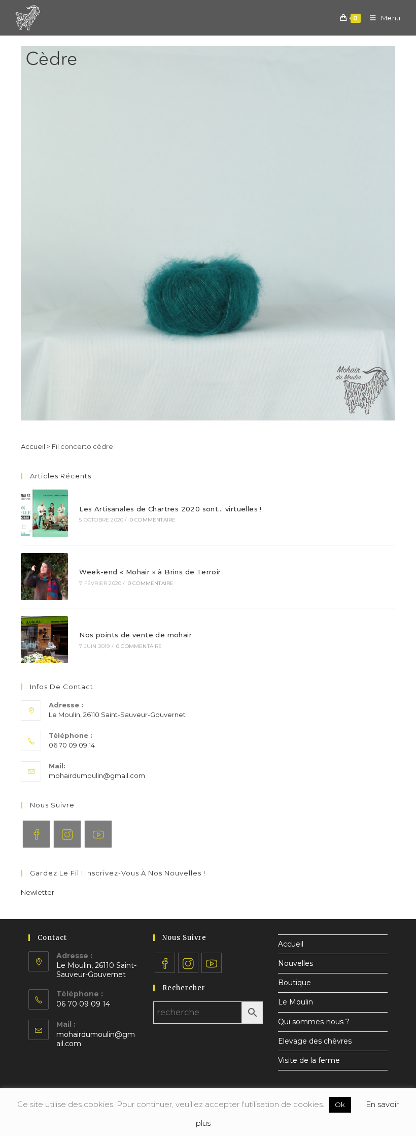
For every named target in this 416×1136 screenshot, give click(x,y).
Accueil (33, 446)
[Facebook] (36, 834)
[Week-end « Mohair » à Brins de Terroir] (44, 576)
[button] (37, 892)
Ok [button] (340, 1104)
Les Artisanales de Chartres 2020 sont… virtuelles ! (170, 509)
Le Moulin (295, 1002)
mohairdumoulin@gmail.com (97, 775)
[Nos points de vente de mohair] (44, 639)
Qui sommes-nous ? (314, 1021)
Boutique (294, 982)
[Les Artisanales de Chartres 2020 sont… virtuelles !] (44, 513)
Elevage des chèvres (315, 1041)
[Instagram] (67, 834)
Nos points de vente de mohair (135, 635)
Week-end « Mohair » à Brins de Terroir (150, 572)
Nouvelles (295, 963)
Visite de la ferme (309, 1060)
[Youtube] (98, 834)
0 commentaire (153, 519)
